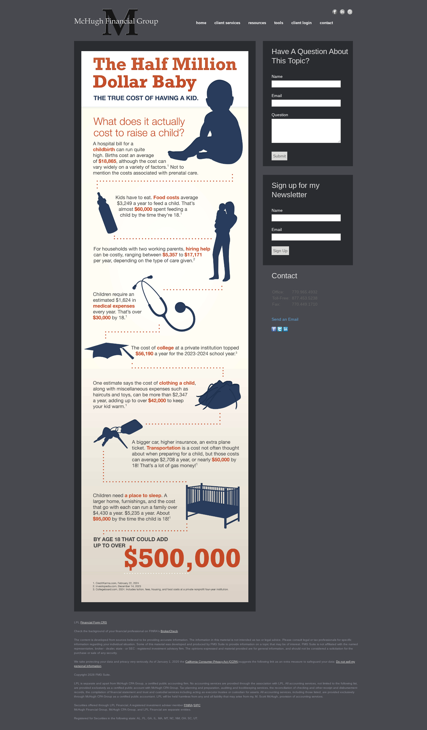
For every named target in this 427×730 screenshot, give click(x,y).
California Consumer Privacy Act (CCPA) (211, 661)
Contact (326, 23)
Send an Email (285, 319)
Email (277, 95)
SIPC (196, 705)
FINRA (188, 705)
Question (280, 114)
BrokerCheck (169, 631)
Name (277, 76)
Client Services (227, 23)
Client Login (301, 23)
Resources (257, 23)
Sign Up (280, 250)
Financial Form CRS (93, 622)
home (201, 23)
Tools (278, 23)
